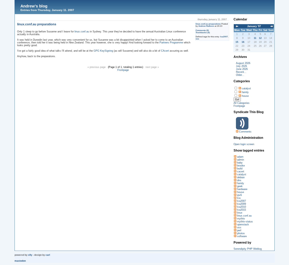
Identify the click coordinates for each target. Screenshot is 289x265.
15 (237, 42)
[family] (235, 183)
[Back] (236, 26)
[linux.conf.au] (235, 215)
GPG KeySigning (103, 50)
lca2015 (241, 209)
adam (240, 156)
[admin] (235, 159)
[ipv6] (235, 195)
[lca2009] (235, 203)
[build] (235, 168)
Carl (48, 255)
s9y (30, 255)
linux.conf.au (82, 31)
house (245, 95)
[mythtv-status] (235, 221)
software (242, 236)
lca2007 (224, 37)
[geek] (235, 186)
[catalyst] (235, 174)
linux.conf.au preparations (208, 24)
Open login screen (244, 144)
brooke (241, 165)
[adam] (235, 156)
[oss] (235, 227)
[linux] (235, 212)
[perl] (235, 230)
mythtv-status (245, 221)
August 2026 (243, 63)
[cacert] (235, 171)
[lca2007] (235, 200)
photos (241, 233)
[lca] (235, 197)
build (239, 168)
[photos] (235, 233)
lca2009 (241, 203)
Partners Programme (171, 42)
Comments (245, 131)
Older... (240, 74)
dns (239, 180)
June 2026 (242, 69)
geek (240, 186)
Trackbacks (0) (203, 32)
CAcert (165, 50)
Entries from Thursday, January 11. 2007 (47, 10)
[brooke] (235, 165)
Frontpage (123, 70)
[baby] (235, 162)
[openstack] (235, 224)
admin (240, 159)
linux (239, 212)
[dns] (235, 180)
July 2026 (241, 66)
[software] (235, 236)
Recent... (241, 71)
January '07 (254, 26)
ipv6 (239, 195)
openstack (243, 224)
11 (255, 38)
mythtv (241, 218)
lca (238, 197)
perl (239, 230)
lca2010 (241, 206)
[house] (235, 192)
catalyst (246, 88)
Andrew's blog (33, 6)
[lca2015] (235, 209)
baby (240, 162)
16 (243, 42)
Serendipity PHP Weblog (248, 248)
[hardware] (235, 189)
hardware (242, 189)
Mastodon (20, 261)
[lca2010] (235, 206)
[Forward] (271, 26)
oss (197, 39)
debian (241, 177)
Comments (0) (202, 30)
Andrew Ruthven (206, 26)
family (245, 92)
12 (260, 38)
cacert (240, 171)
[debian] (235, 177)
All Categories (241, 102)
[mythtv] (235, 218)
